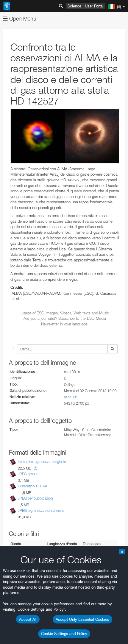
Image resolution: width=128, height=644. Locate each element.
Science (74, 6)
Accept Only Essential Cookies (82, 619)
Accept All (28, 619)
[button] (35, 468)
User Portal (94, 6)
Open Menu (22, 18)
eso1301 (71, 397)
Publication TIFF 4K (32, 486)
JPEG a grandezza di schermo (41, 510)
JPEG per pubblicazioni (35, 498)
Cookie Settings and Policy (64, 633)
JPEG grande (28, 474)
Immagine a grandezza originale (42, 461)
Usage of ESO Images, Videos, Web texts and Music (65, 313)
